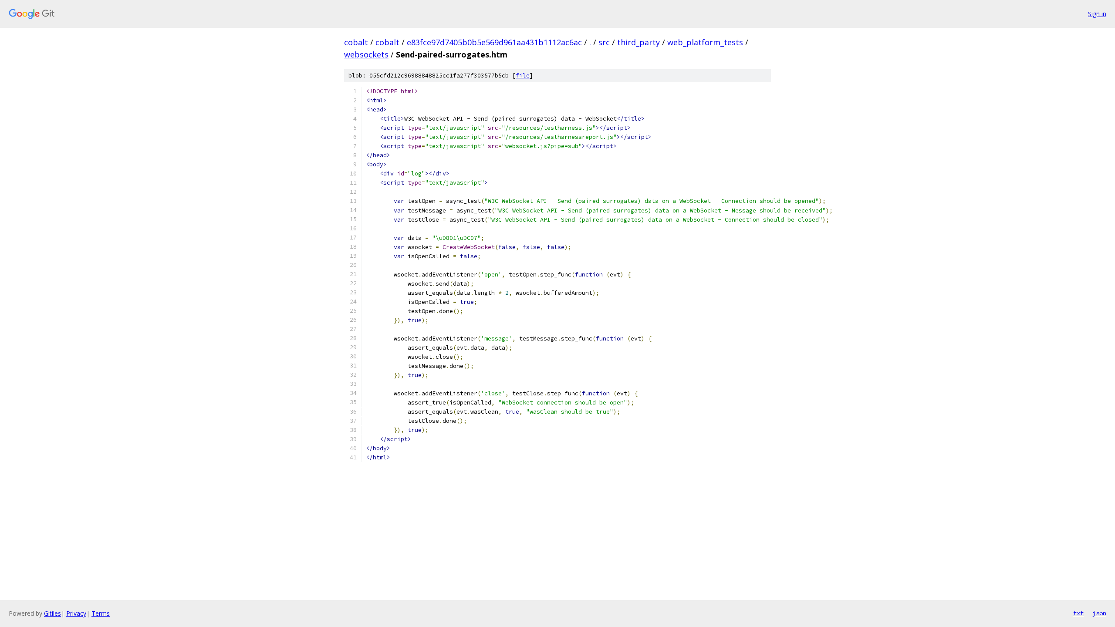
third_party (638, 42)
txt (1078, 613)
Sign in (1097, 14)
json (1099, 613)
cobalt (356, 42)
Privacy (76, 613)
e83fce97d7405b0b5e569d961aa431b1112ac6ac (494, 42)
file (523, 75)
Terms (100, 613)
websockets (366, 54)
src (604, 42)
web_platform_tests (705, 42)
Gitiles (52, 613)
